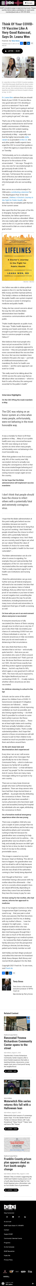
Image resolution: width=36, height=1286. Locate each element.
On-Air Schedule (9, 1247)
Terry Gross (16, 41)
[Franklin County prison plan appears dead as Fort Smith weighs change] (17, 1144)
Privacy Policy (8, 1260)
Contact (6, 1230)
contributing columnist (20, 192)
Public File (7, 1255)
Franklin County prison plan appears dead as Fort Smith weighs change (17, 1164)
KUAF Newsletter (9, 1251)
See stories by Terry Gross (23, 994)
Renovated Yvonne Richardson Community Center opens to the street (18, 1043)
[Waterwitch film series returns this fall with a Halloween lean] (17, 1087)
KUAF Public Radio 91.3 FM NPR (14, 1225)
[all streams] (33, 1283)
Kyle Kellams (7, 1052)
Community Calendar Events (13, 1238)
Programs (7, 1243)
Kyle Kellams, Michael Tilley (11, 1174)
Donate (29, 3)
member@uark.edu (12, 12)
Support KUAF (8, 1234)
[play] (3, 1284)
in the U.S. (24, 140)
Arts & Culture (8, 1098)
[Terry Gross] (6, 984)
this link (7, 10)
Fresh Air (9, 968)
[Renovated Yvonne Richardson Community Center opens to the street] (17, 1023)
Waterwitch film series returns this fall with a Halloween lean (17, 1104)
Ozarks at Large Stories (10, 1035)
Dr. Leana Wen (7, 97)
